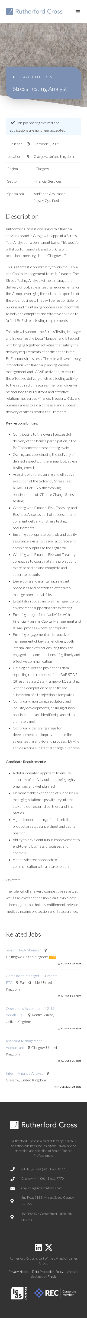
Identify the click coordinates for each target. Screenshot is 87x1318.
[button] (77, 11)
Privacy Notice (19, 1272)
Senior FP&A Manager (23, 950)
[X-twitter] (49, 1247)
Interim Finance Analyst (24, 1073)
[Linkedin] (38, 1247)
